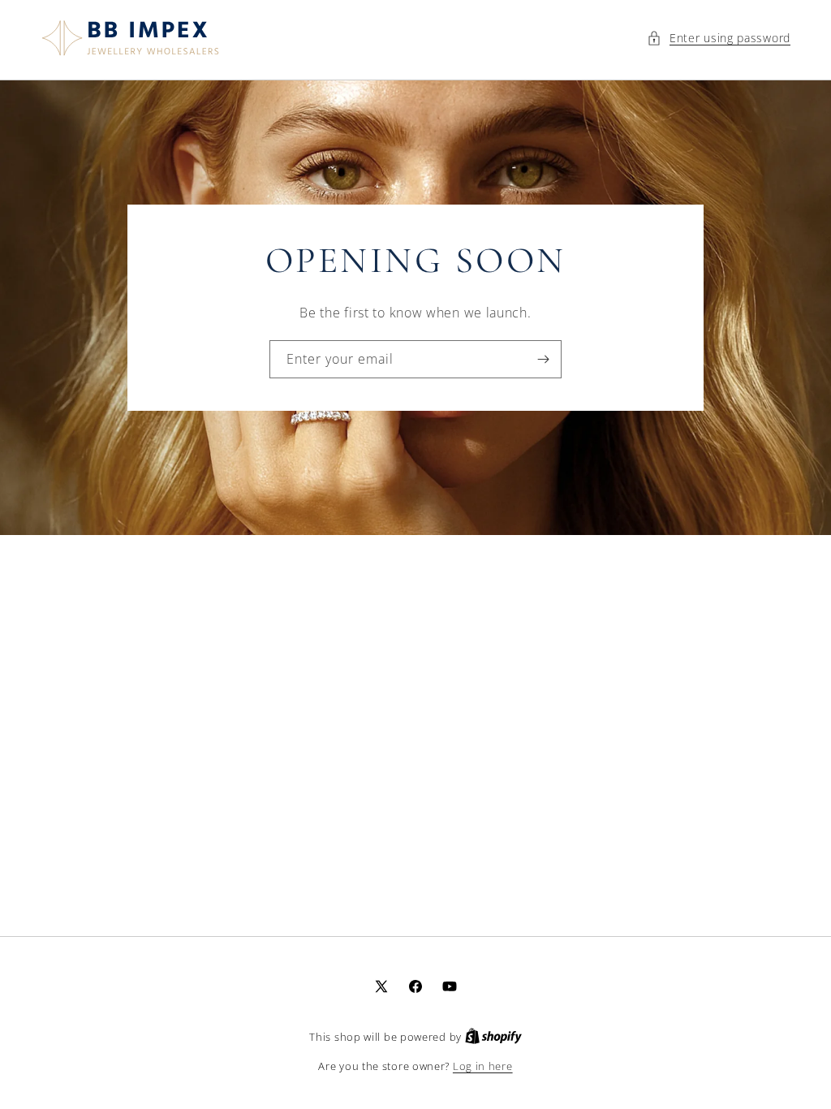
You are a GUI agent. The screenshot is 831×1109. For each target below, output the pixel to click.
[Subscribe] (543, 360)
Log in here (483, 1066)
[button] (718, 38)
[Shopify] (493, 1036)
